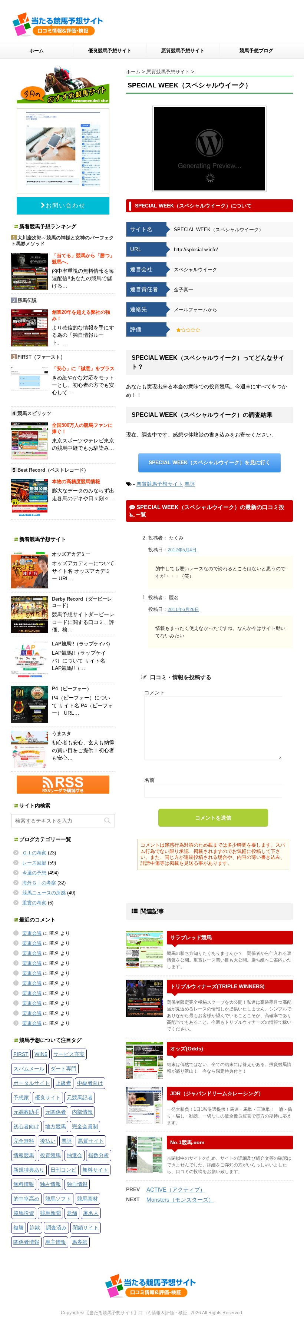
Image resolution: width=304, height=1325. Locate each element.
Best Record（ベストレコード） (53, 470)
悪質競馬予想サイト (183, 50)
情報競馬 (23, 1155)
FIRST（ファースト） (41, 357)
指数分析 (98, 1155)
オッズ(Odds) (186, 1049)
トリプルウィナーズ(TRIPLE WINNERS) (217, 986)
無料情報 (23, 1184)
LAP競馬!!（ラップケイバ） (82, 644)
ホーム (36, 50)
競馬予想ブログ (256, 50)
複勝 (18, 1228)
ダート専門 (63, 1069)
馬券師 (79, 1242)
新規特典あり (28, 1170)
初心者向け (26, 1126)
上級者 (63, 1083)
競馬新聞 (50, 1213)
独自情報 (77, 1184)
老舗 (72, 1213)
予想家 (21, 1097)
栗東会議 (32, 933)
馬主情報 (55, 1242)
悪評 (190, 484)
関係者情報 (26, 1242)
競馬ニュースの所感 (44, 893)
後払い (48, 1141)
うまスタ (61, 733)
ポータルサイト (31, 1083)
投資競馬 (50, 1155)
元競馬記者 (80, 1097)
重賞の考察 (34, 903)
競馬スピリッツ (34, 413)
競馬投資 (23, 1213)
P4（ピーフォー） (72, 688)
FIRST (21, 1054)
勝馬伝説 (27, 300)
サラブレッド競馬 (191, 937)
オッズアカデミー (71, 554)
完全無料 (23, 1141)
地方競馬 (55, 1126)
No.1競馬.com (187, 1142)
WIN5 (40, 1054)
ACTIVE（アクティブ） (175, 1189)
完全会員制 (85, 1126)
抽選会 (74, 1155)
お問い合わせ (66, 205)
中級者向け (90, 1083)
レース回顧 (34, 863)
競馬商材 (87, 1199)
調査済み (56, 1228)
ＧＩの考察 (34, 853)
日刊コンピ (63, 1170)
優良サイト (48, 1097)
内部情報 (82, 1112)
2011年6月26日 (183, 609)
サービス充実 (69, 1054)
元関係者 (55, 1112)
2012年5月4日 (182, 549)
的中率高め (26, 1199)
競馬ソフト (58, 1199)
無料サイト (95, 1170)
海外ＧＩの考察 (39, 883)
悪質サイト (91, 1141)
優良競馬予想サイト (110, 50)
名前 (149, 780)
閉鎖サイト (86, 1228)
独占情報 (50, 1184)
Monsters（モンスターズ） (180, 1199)
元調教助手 (26, 1112)
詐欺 (35, 1228)
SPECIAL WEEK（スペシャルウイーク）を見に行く (210, 462)
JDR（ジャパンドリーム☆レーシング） (217, 1093)
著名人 (91, 1213)
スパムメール (28, 1069)
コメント (154, 692)
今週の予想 (34, 873)
